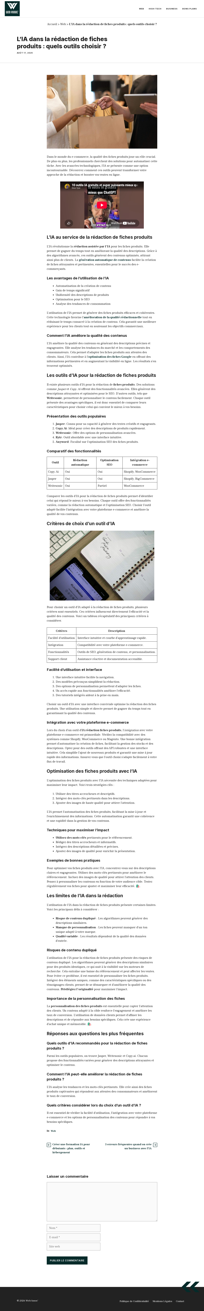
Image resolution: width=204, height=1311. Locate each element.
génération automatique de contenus (105, 260)
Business (172, 8)
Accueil (52, 24)
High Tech (155, 8)
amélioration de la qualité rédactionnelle (113, 317)
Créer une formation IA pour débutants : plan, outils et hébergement (71, 1148)
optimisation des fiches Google (110, 357)
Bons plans (189, 8)
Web (141, 8)
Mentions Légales (162, 1301)
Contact (180, 1301)
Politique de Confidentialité (134, 1301)
